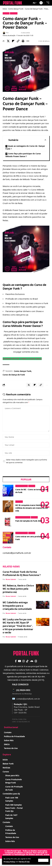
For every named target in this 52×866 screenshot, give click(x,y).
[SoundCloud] (31, 661)
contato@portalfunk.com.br (28, 699)
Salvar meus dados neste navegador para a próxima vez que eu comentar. (26, 461)
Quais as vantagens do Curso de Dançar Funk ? (25, 147)
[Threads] (36, 661)
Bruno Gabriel (14, 33)
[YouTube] (19, 661)
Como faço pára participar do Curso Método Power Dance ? (23, 155)
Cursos (6, 13)
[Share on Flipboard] (13, 41)
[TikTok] (27, 661)
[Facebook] (15, 661)
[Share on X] (8, 41)
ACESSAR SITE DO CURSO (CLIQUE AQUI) (22, 358)
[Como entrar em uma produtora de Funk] (8, 537)
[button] (43, 860)
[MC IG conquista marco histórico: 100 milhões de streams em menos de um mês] (8, 506)
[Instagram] (23, 661)
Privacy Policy (9, 862)
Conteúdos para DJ (22, 517)
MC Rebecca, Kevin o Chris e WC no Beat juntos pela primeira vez (18, 589)
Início (5, 9)
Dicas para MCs (21, 486)
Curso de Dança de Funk (14, 374)
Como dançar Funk (22, 371)
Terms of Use (24, 862)
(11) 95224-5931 (21, 690)
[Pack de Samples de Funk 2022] (8, 522)
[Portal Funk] (12, 3)
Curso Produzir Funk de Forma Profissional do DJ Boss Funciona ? (22, 573)
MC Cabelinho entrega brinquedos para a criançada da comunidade (17, 605)
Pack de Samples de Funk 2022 (28, 521)
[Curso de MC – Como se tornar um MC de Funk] (8, 490)
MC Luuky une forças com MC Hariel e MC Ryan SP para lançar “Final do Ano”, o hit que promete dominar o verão (18, 626)
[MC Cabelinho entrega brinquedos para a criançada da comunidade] (42, 605)
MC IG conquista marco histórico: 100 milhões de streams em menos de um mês (31, 508)
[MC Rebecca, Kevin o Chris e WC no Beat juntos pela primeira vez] (42, 588)
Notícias (13, 13)
